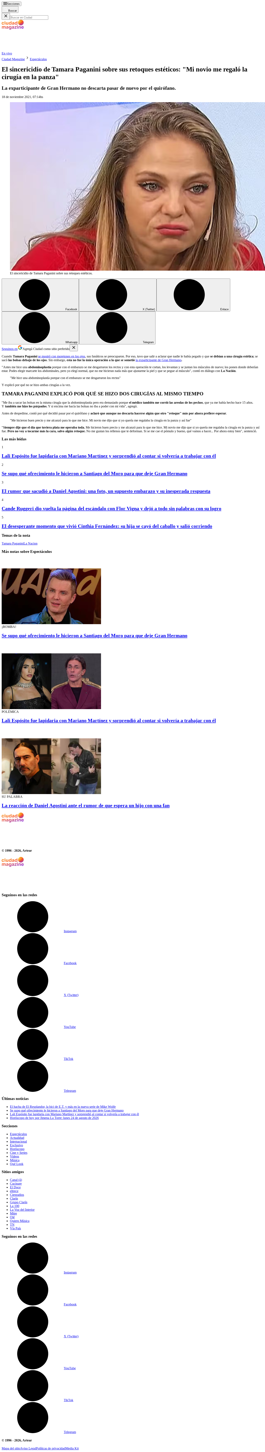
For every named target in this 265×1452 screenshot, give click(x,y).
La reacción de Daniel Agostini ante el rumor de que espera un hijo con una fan (86, 805)
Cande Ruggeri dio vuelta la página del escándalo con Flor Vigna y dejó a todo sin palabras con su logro (111, 508)
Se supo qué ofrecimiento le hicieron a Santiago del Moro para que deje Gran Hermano (94, 473)
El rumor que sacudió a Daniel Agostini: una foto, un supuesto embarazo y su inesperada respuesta (106, 491)
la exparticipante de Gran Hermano (158, 360)
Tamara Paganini (13, 543)
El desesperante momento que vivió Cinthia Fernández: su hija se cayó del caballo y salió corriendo (107, 526)
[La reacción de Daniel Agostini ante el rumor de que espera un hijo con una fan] (132, 761)
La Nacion (30, 543)
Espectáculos (38, 59)
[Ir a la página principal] (33, 49)
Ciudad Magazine (13, 59)
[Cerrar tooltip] (74, 347)
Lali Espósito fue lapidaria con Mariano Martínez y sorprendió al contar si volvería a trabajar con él (109, 456)
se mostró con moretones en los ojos (61, 356)
